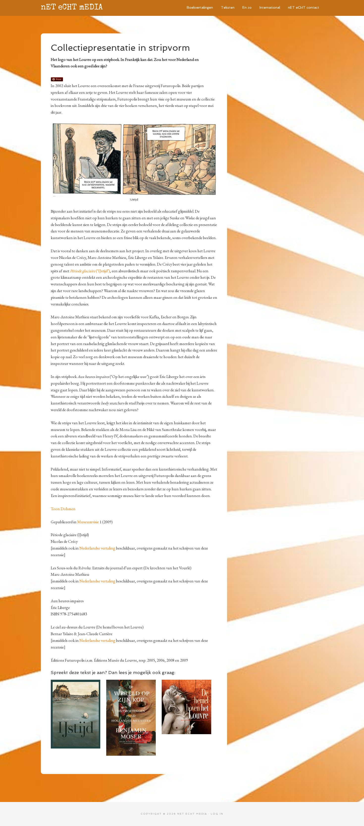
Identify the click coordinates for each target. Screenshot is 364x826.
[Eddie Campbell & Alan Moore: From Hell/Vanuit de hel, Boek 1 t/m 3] (78, 682)
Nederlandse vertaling (97, 548)
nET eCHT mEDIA (72, 8)
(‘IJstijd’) (90, 271)
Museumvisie (88, 522)
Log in (217, 813)
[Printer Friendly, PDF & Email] (57, 79)
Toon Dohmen (63, 508)
